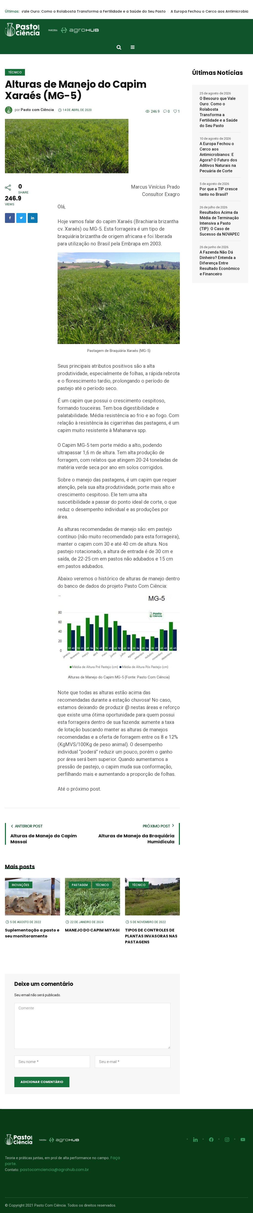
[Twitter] (21, 218)
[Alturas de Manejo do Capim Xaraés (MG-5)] (66, 145)
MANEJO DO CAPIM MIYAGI (92, 930)
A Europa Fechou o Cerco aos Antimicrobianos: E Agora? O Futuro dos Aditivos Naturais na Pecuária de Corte (218, 157)
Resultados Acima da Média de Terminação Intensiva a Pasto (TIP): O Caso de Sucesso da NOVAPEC (220, 223)
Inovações (20, 885)
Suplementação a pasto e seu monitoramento (32, 933)
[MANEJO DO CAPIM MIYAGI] (92, 896)
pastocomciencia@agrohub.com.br (54, 1169)
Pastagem (80, 885)
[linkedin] (33, 218)
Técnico (15, 72)
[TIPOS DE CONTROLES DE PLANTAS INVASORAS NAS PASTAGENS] (152, 896)
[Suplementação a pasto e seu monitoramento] (32, 896)
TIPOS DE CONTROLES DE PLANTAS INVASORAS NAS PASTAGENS (151, 936)
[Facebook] (10, 218)
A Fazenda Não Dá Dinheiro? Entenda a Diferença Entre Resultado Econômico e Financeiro (220, 263)
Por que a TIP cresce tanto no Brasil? (218, 192)
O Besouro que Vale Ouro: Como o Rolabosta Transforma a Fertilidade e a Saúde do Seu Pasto (218, 112)
